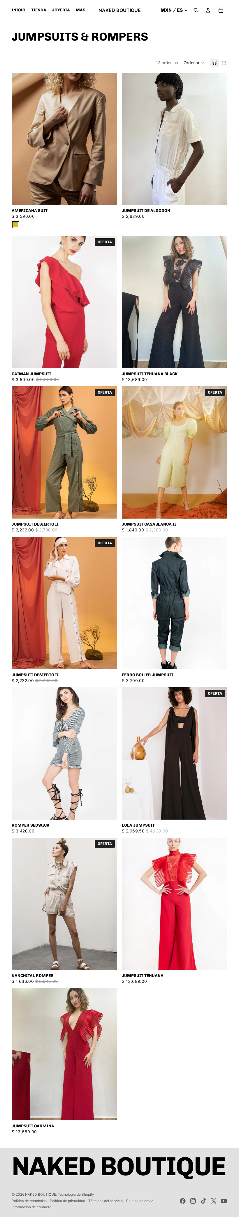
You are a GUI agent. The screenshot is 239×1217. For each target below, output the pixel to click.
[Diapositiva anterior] (20, 138)
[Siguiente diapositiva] (108, 138)
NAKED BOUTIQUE (40, 1194)
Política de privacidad (67, 1201)
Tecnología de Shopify (76, 1194)
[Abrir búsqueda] (195, 10)
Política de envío (139, 1201)
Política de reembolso (29, 1201)
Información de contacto (31, 1207)
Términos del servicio (105, 1201)
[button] (194, 62)
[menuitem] (80, 10)
